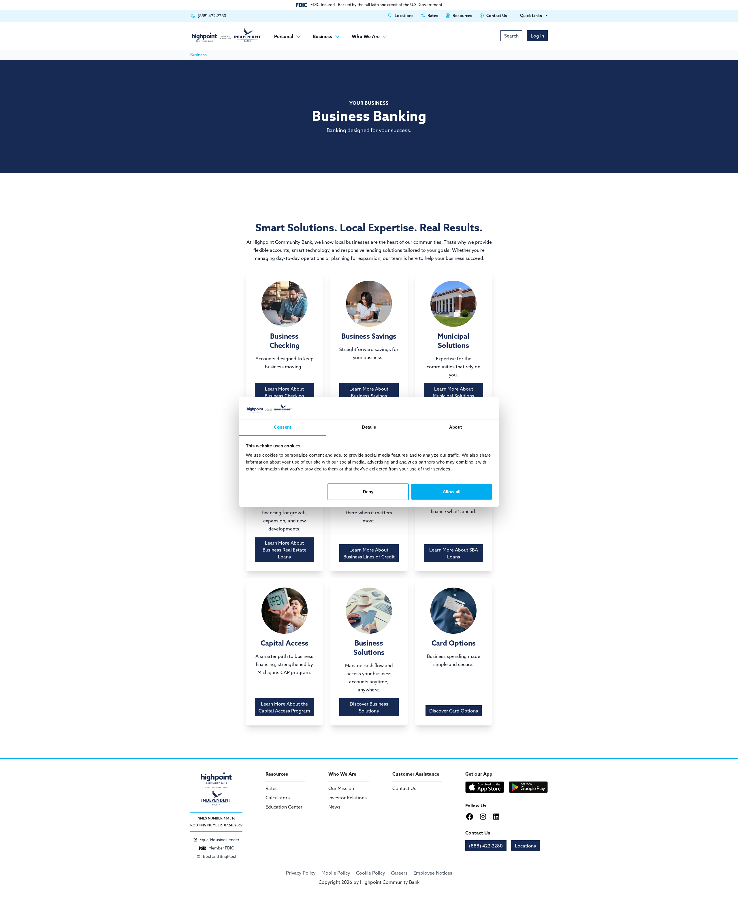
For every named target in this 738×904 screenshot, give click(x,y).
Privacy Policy (301, 873)
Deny (368, 491)
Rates (272, 788)
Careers (399, 873)
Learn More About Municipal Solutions (453, 392)
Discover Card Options (453, 711)
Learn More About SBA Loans (453, 553)
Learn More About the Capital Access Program (284, 707)
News (334, 807)
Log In (537, 36)
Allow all (451, 491)
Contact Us (404, 788)
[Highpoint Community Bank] (226, 34)
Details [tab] (369, 427)
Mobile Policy (335, 873)
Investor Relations (347, 797)
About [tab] (455, 427)
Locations (525, 846)
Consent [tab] (282, 427)
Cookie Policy (370, 873)
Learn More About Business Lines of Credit (369, 553)
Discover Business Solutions (369, 707)
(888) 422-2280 (486, 846)
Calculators (278, 797)
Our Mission (341, 788)
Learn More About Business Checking (284, 392)
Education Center (284, 807)
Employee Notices (432, 873)
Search (511, 36)
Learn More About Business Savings (368, 392)
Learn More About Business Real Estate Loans (284, 550)
